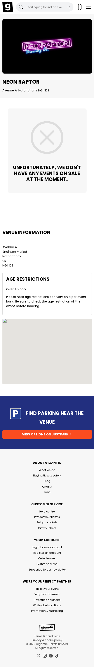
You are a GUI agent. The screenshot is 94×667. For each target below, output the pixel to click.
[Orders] (80, 7)
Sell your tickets (47, 522)
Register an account (47, 553)
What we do (47, 470)
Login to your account (47, 547)
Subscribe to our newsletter (47, 569)
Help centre (47, 511)
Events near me (47, 564)
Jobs (47, 492)
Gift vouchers (47, 528)
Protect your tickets (47, 517)
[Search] (68, 6)
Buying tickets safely (47, 475)
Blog (47, 481)
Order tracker (47, 558)
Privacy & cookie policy (47, 640)
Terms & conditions (47, 636)
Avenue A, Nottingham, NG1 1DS (25, 90)
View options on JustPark (45, 434)
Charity (47, 486)
